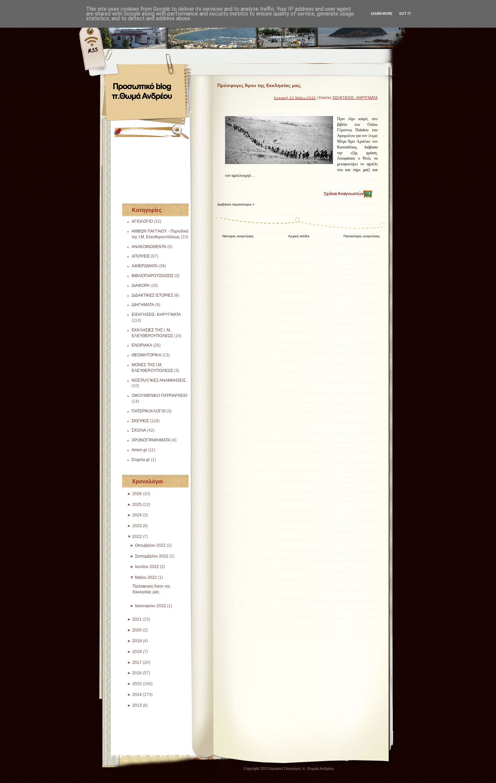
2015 (137, 683)
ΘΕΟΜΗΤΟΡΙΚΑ (146, 355)
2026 (137, 493)
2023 (137, 525)
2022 (137, 536)
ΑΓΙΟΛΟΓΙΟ (142, 221)
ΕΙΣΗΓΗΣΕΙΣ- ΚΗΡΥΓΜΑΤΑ (156, 314)
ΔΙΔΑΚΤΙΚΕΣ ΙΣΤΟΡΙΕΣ (152, 295)
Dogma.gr (141, 459)
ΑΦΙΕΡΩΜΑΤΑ (145, 266)
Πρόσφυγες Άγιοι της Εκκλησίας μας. (259, 85)
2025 (137, 504)
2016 (137, 673)
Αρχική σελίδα (298, 236)
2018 (137, 651)
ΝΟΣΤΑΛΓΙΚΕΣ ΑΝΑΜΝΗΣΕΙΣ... (160, 380)
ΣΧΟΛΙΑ (139, 430)
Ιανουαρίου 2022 (150, 605)
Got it (405, 14)
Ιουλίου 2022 (147, 566)
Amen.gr (139, 450)
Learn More (381, 14)
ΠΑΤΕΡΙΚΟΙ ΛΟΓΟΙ (148, 411)
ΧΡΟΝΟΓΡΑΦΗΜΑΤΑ (151, 440)
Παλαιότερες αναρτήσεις (361, 236)
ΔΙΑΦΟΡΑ (140, 285)
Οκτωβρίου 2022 (150, 545)
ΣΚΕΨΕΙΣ (140, 420)
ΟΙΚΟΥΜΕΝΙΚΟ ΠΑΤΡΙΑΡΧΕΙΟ (159, 395)
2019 (137, 641)
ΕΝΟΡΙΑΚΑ (142, 345)
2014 (137, 694)
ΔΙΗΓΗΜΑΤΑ (143, 304)
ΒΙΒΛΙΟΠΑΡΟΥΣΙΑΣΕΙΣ (152, 275)
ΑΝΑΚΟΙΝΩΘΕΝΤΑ (149, 246)
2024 (137, 515)
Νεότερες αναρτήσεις (238, 236)
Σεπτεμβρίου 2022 (151, 556)
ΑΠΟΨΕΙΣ (141, 256)
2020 (137, 630)
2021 (137, 619)
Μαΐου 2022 (146, 577)
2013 (137, 705)
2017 (137, 662)
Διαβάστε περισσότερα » (235, 204)
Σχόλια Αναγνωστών (347, 193)
